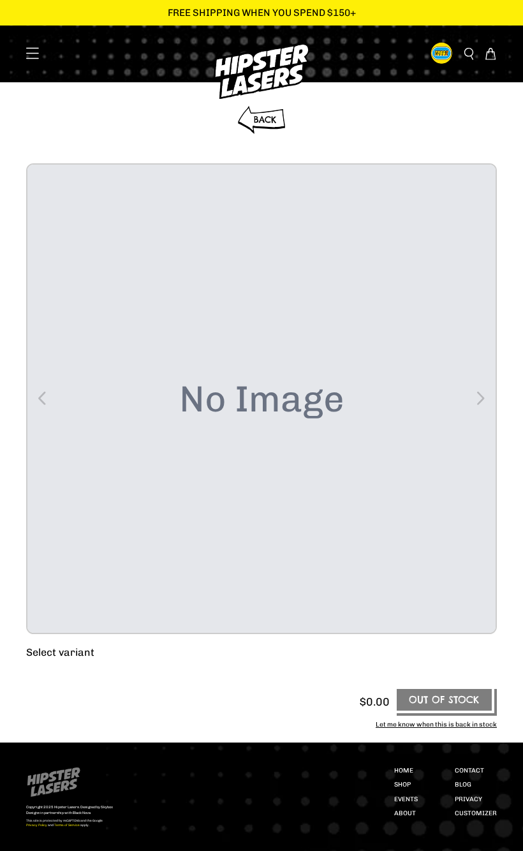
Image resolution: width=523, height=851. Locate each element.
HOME (403, 770)
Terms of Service (67, 825)
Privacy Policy (36, 825)
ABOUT (405, 813)
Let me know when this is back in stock (436, 724)
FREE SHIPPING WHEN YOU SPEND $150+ (262, 12)
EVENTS (406, 799)
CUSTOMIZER (476, 813)
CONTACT (469, 770)
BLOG (463, 784)
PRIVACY (468, 799)
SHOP (402, 784)
